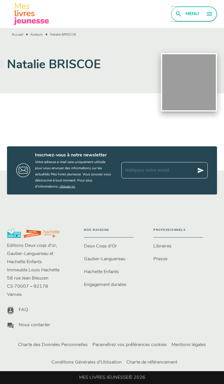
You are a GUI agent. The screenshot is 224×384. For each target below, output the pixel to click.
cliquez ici (67, 186)
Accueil (17, 34)
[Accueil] (31, 14)
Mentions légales (189, 345)
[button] (109, 246)
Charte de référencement (151, 362)
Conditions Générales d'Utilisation (86, 362)
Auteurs (36, 34)
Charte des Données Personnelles (53, 345)
